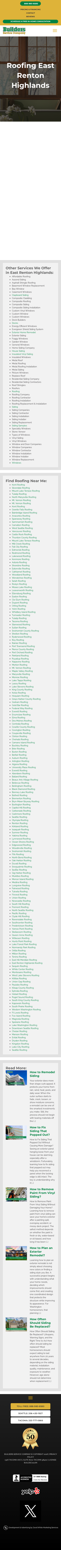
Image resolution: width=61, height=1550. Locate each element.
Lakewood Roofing (21, 556)
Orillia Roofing (19, 950)
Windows (16, 463)
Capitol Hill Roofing (21, 807)
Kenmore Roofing (20, 559)
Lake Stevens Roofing (22, 686)
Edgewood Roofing (21, 845)
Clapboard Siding (20, 295)
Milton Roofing (19, 953)
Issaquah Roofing (20, 829)
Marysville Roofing (21, 674)
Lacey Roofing (19, 683)
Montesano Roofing (21, 972)
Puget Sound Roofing (22, 997)
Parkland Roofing (20, 655)
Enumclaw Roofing (21, 714)
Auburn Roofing (19, 758)
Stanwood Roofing (21, 624)
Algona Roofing (19, 764)
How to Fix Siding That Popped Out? (40, 1131)
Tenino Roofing (19, 957)
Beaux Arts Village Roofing (25, 779)
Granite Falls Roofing (22, 509)
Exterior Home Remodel (24, 332)
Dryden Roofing (19, 1040)
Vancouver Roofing (21, 531)
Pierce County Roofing (23, 649)
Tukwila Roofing (20, 891)
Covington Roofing (21, 730)
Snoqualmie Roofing (22, 866)
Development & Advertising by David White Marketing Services (33, 1527)
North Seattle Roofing (22, 910)
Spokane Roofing (20, 1022)
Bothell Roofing (19, 795)
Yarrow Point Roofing (22, 929)
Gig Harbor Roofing (21, 873)
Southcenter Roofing (22, 922)
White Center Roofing (22, 969)
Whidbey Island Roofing (23, 612)
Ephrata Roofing (20, 991)
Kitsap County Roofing (23, 988)
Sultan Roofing (19, 627)
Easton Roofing (19, 596)
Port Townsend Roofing (23, 646)
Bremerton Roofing (21, 798)
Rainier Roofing (19, 643)
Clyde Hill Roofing (21, 916)
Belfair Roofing (19, 755)
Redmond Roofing (21, 553)
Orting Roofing (19, 606)
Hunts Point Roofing (21, 941)
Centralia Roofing (20, 724)
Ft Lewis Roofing (20, 1012)
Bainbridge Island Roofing (24, 512)
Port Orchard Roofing (22, 652)
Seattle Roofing (19, 817)
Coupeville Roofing (21, 733)
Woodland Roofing (21, 574)
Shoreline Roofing (21, 565)
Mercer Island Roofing (22, 879)
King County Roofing (22, 689)
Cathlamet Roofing (21, 571)
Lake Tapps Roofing (21, 680)
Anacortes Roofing (21, 516)
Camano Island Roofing (23, 742)
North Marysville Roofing (24, 497)
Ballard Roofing (19, 776)
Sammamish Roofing (22, 522)
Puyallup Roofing (20, 658)
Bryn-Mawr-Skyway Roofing (25, 801)
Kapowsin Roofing (21, 1003)
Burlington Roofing (21, 804)
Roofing (16, 391)
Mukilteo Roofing (20, 876)
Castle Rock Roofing (22, 534)
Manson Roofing (20, 1034)
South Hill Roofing (21, 904)
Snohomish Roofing (21, 851)
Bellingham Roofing (21, 786)
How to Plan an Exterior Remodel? (41, 1251)
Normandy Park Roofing (23, 947)
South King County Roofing (25, 1000)
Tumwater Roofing (21, 615)
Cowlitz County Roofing (23, 727)
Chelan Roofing (19, 1031)
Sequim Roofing (20, 966)
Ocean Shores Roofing (23, 842)
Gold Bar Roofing (20, 705)
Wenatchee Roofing (22, 578)
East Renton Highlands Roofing (27, 963)
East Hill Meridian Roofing (24, 960)
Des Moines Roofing (22, 720)
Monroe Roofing (20, 677)
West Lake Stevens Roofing (25, 975)
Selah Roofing (19, 581)
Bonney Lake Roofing (22, 792)
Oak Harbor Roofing (21, 860)
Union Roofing (19, 898)
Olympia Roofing (20, 820)
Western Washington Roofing (26, 1009)
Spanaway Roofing (21, 519)
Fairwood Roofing (20, 888)
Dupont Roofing (20, 602)
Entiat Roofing (19, 1037)
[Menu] (55, 30)
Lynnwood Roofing (21, 838)
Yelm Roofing (18, 609)
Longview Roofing (21, 885)
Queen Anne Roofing (22, 935)
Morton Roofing (19, 665)
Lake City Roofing (20, 1047)
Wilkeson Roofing (20, 938)
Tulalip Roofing (19, 494)
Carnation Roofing (21, 525)
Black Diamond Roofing (23, 789)
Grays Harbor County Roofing (26, 699)
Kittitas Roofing (19, 978)
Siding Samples (19, 425)
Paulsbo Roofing (20, 984)
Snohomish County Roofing (25, 631)
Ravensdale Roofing (22, 919)
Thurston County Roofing (24, 537)
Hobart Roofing (19, 994)
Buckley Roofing (20, 745)
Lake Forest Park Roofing (24, 944)
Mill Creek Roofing (21, 544)
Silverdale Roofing (21, 488)
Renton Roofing (19, 823)
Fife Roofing (18, 854)
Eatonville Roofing (21, 568)
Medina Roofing (19, 882)
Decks (15, 323)
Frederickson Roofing (22, 925)
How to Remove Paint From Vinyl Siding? (42, 1193)
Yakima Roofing (19, 835)
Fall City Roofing (20, 547)
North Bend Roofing (22, 857)
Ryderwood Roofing (21, 637)
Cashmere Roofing (21, 814)
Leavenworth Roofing (22, 590)
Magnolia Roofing (20, 1019)
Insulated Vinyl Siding (22, 354)
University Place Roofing (24, 767)
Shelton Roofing (20, 633)
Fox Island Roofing (21, 1016)
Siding (15, 407)
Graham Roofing (20, 702)
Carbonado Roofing (21, 811)
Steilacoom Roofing (21, 932)
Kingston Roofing (20, 1044)
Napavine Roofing (21, 661)
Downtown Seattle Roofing (25, 1028)
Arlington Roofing (20, 761)
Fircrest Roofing (19, 894)
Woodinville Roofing (22, 848)
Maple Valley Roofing (22, 671)
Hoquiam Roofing (20, 696)
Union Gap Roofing (21, 981)
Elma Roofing (18, 717)
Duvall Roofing (19, 863)
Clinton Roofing (19, 736)
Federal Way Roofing (22, 708)
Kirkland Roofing (20, 826)
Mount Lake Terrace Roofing (26, 491)
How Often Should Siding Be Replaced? (40, 1322)
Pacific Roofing (19, 913)
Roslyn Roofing (19, 584)
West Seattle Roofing (22, 528)
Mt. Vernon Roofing (21, 500)
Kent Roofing (18, 485)
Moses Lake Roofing (22, 587)
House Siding (18, 351)
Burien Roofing (19, 752)
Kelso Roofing (19, 693)
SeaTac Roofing (19, 870)
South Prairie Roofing (22, 1006)
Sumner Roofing (20, 832)
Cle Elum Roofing (20, 599)
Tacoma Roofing (20, 621)
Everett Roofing (19, 711)
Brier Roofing (18, 748)
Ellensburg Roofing (21, 593)
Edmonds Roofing (21, 550)
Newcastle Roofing (21, 901)
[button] (30, 3)
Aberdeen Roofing (21, 773)
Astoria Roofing (19, 562)
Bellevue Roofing (20, 783)
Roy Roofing (18, 640)
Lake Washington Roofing (24, 1025)
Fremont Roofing (20, 907)
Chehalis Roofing (20, 739)
